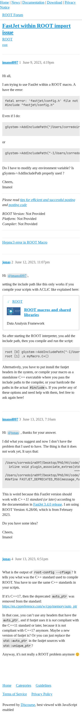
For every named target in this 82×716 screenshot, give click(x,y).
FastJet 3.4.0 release (47, 504)
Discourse (28, 705)
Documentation (33, 2)
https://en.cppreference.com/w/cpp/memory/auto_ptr (39, 606)
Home (4, 2)
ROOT (17, 301)
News (15, 2)
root (5, 45)
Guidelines (43, 685)
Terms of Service (15, 694)
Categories (23, 685)
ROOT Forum (12, 15)
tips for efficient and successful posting (47, 200)
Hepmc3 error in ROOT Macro (24, 242)
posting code (18, 205)
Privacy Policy (41, 694)
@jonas (13, 432)
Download (54, 2)
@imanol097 (17, 275)
